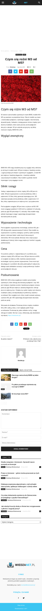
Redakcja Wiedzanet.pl (13, 467)
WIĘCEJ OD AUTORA (25, 370)
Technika (4, 500)
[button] (39, 2)
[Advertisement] (21, 27)
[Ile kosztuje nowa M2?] (6, 396)
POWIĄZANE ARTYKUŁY (9, 370)
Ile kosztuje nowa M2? (20, 394)
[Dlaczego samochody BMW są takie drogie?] (6, 377)
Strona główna (5, 51)
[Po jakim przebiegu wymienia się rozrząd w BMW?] (6, 386)
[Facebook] (18, 598)
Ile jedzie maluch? (6, 339)
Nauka (3, 467)
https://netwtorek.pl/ (14, 315)
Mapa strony (21, 605)
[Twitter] (24, 598)
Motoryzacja (18, 54)
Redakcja (12, 67)
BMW (24, 54)
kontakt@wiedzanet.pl (28, 585)
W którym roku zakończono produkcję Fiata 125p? (32, 340)
